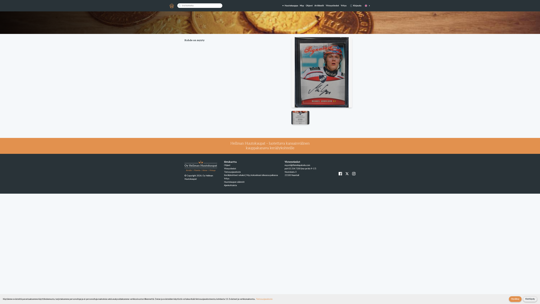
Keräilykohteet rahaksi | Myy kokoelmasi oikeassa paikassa (251, 175)
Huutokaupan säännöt (234, 182)
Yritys (343, 5)
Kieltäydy (530, 299)
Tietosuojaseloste (232, 172)
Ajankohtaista (230, 185)
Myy (302, 5)
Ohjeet (309, 5)
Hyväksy (515, 299)
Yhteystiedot (332, 5)
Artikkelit (319, 5)
